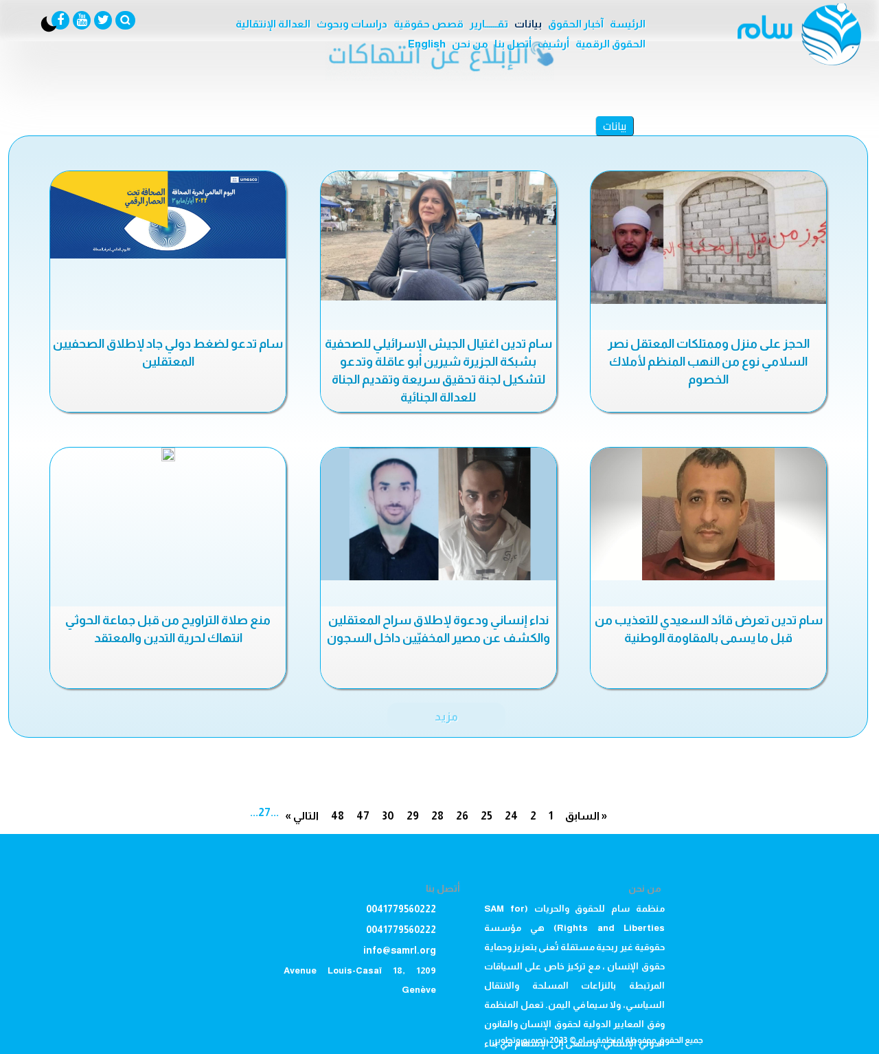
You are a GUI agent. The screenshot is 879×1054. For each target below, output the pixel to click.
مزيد (446, 716)
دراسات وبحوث (352, 24)
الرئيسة (628, 24)
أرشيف (553, 44)
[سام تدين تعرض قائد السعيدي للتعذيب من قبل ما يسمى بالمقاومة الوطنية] (708, 514)
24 (511, 816)
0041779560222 (401, 908)
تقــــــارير (489, 24)
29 (413, 816)
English (427, 44)
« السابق (586, 816)
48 (337, 816)
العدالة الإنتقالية (273, 24)
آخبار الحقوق (576, 24)
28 (437, 816)
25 (486, 816)
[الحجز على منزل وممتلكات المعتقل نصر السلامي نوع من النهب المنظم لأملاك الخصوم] (708, 237)
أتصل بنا (513, 44)
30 (388, 816)
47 (362, 816)
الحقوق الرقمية (610, 44)
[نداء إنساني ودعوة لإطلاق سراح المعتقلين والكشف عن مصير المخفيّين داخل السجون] (438, 514)
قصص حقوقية (428, 24)
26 (462, 816)
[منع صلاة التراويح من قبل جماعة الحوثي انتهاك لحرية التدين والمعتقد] (168, 454)
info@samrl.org (399, 950)
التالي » (302, 816)
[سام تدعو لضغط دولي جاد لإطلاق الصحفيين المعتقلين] (168, 215)
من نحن (470, 44)
